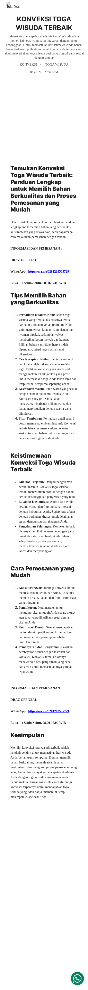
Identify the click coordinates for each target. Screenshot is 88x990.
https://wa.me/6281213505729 (48, 271)
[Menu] (79, 6)
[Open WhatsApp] (77, 978)
